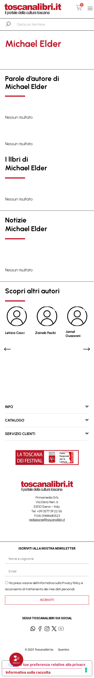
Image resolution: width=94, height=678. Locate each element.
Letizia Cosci (15, 333)
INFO (9, 407)
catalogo (14, 420)
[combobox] (40, 24)
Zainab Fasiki (45, 333)
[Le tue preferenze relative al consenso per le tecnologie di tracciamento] (86, 670)
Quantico (63, 649)
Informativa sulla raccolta (28, 672)
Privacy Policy (71, 583)
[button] (90, 8)
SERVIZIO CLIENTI (20, 434)
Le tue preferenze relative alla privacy (51, 664)
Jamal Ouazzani (73, 334)
